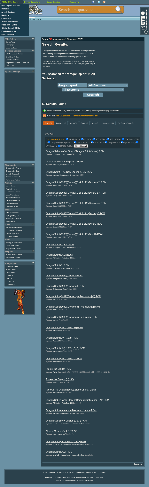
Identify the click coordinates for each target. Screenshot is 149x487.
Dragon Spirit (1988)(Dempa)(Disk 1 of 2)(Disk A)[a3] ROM (76, 193)
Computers (6, 18)
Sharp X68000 (58, 185)
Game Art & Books (12, 245)
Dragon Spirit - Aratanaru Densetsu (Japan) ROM (71, 410)
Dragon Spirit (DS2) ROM (59, 452)
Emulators (80, 472)
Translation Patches (9, 22)
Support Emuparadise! (14, 254)
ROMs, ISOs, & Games (14, 54)
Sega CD (56, 382)
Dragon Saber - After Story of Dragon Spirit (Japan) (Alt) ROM (77, 400)
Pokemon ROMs (12, 207)
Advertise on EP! (12, 266)
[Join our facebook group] (93, 2)
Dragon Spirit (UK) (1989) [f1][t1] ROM (65, 348)
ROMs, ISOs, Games (10, 2)
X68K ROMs (116, 139)
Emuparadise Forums (13, 168)
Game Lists (10, 66)
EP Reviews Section (13, 192)
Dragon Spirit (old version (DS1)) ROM (66, 441)
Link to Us (9, 275)
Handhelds (5, 15)
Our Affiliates (10, 272)
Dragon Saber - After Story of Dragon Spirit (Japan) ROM (75, 151)
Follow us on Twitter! (13, 180)
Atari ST (55, 299)
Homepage (10, 45)
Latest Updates (11, 48)
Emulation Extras (8, 31)
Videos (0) (73, 123)
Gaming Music (90, 472)
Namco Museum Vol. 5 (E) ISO (61, 431)
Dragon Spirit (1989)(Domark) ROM (64, 275)
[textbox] (90, 10)
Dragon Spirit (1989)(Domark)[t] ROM (65, 286)
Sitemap (52, 472)
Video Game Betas (9, 25)
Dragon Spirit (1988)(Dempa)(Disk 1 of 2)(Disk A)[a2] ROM (76, 182)
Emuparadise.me (72, 480)
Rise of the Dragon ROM (58, 369)
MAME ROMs (67, 146)
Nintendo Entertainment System (64, 175)
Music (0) (95, 123)
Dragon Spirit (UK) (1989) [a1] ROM (64, 327)
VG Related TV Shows (14, 231)
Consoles (5, 9)
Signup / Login (11, 42)
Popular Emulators (32, 2)
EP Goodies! (10, 284)
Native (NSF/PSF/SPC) (14, 218)
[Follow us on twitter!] (99, 2)
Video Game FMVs (12, 233)
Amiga (55, 372)
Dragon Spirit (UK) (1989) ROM (62, 338)
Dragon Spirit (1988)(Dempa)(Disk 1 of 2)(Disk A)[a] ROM (75, 213)
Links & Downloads (12, 174)
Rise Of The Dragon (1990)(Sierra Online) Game (71, 389)
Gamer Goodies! (53, 2)
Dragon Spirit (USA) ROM (59, 255)
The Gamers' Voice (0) (126, 123)
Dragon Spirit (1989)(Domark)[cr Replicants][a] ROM (73, 307)
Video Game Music (12, 60)
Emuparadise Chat (12, 171)
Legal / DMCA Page (96, 477)
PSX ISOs (88, 139)
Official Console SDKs (10, 28)
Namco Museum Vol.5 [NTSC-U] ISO (65, 161)
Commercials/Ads (12, 236)
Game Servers (11, 186)
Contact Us (10, 281)
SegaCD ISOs (129, 142)
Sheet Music (10, 222)
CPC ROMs (98, 142)
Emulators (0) (61, 123)
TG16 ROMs (74, 139)
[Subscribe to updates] (104, 2)
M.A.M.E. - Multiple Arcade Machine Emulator (68, 424)
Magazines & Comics (13, 248)
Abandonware (58, 393)
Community (74, 2)
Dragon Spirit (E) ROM (57, 265)
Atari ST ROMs (83, 142)
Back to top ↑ (138, 464)
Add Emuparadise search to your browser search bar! (77, 116)
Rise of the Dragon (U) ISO (60, 379)
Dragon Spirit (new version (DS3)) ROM (66, 420)
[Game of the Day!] (144, 21)
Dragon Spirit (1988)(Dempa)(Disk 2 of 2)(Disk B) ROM (74, 234)
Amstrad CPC (58, 330)
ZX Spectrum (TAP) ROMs (61, 142)
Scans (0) (84, 123)
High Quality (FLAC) (13, 216)
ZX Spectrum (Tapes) (60, 279)
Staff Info (9, 278)
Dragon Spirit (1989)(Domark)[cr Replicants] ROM (71, 317)
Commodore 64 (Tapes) (61, 268)
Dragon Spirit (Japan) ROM (60, 244)
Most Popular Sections (10, 6)
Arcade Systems (8, 12)
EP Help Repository (13, 257)
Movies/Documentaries (14, 228)
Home (45, 472)
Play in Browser (8, 34)
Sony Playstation (59, 164)
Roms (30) (48, 123)
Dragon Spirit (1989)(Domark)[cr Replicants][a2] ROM (73, 296)
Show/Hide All (81, 146)
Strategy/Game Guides (14, 243)
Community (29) (108, 123)
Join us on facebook (13, 177)
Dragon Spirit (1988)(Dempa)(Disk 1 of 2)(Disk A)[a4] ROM (76, 203)
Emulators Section (12, 57)
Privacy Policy (11, 269)
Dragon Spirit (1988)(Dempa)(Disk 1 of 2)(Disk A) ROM (74, 224)
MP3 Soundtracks (12, 213)
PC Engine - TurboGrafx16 (62, 154)
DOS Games (51, 146)
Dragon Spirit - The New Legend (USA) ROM (69, 172)
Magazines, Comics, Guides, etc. (17, 63)
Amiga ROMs (113, 142)
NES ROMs (101, 139)
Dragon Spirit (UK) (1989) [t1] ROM (64, 358)
